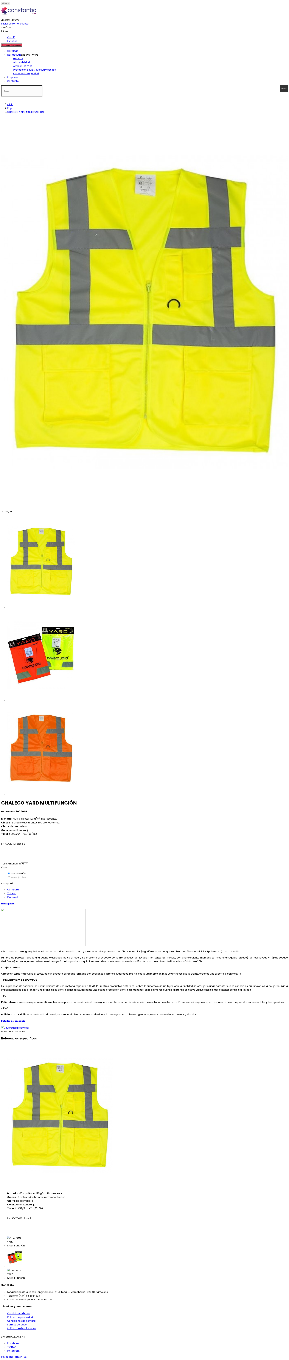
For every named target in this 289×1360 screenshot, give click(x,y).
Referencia (8, 1031)
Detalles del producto (13, 1021)
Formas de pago (17, 1324)
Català (11, 37)
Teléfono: (12, 1296)
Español (12, 41)
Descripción (7, 903)
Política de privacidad (20, 1317)
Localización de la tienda (21, 1292)
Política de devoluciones (21, 1328)
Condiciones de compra (21, 1321)
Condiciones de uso (18, 1313)
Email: (10, 1299)
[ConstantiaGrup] (18, 16)
